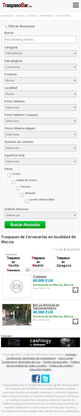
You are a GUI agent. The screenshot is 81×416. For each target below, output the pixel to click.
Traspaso (40, 276)
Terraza (26, 186)
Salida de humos (26, 180)
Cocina (16, 173)
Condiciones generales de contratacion (31, 358)
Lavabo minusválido (42, 199)
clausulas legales (40, 369)
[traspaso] (16, 286)
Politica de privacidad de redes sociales (43, 363)
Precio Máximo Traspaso (21, 115)
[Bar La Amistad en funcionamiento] (16, 315)
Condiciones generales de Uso (21, 362)
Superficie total (14, 155)
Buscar (9, 33)
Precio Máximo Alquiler (19, 128)
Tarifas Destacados (55, 362)
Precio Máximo (14, 101)
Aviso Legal (66, 358)
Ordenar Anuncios (16, 209)
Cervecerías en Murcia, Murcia (53, 285)
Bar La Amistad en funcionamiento (46, 306)
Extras (8, 169)
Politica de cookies (61, 365)
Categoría (10, 47)
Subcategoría (13, 61)
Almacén (30, 193)
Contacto (70, 354)
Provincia (10, 74)
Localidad (10, 88)
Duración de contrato (18, 142)
